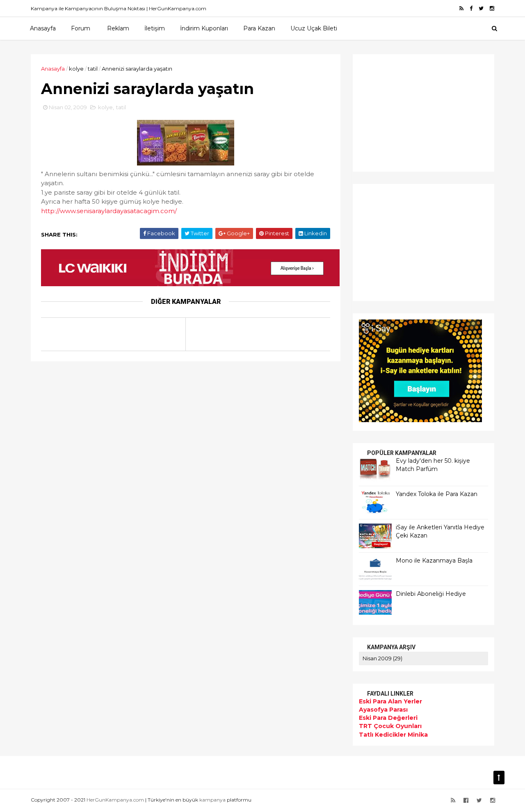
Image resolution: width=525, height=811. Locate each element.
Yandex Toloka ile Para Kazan (436, 494)
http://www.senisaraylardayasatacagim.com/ (109, 211)
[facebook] (471, 8)
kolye (76, 68)
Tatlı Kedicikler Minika (393, 734)
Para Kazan (259, 28)
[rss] (461, 8)
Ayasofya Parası (383, 709)
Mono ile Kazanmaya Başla (434, 560)
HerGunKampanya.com (115, 800)
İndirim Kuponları (204, 28)
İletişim (154, 28)
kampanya (212, 800)
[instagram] (492, 8)
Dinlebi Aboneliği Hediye (431, 593)
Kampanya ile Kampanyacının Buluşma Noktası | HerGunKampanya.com (118, 8)
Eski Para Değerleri (388, 717)
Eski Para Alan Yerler (390, 701)
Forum (80, 28)
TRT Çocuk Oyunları (390, 726)
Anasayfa (43, 28)
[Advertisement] (410, 111)
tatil (93, 68)
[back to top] (498, 777)
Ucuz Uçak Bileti (313, 28)
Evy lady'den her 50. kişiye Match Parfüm (433, 465)
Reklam (118, 28)
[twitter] (481, 8)
